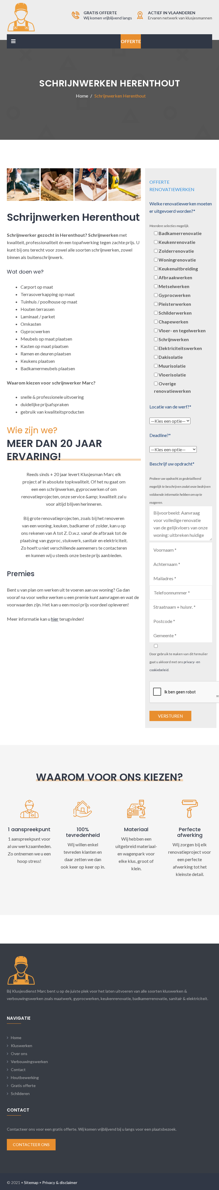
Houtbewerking (25, 1077)
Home (16, 1037)
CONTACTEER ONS (31, 1144)
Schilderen (20, 1093)
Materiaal (136, 829)
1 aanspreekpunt (29, 829)
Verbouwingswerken (29, 1061)
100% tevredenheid (83, 832)
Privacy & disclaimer (59, 1182)
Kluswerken (21, 1045)
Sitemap (31, 1182)
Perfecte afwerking (189, 832)
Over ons (19, 1053)
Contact (18, 1069)
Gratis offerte (23, 1085)
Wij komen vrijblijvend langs (108, 17)
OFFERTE (131, 41)
